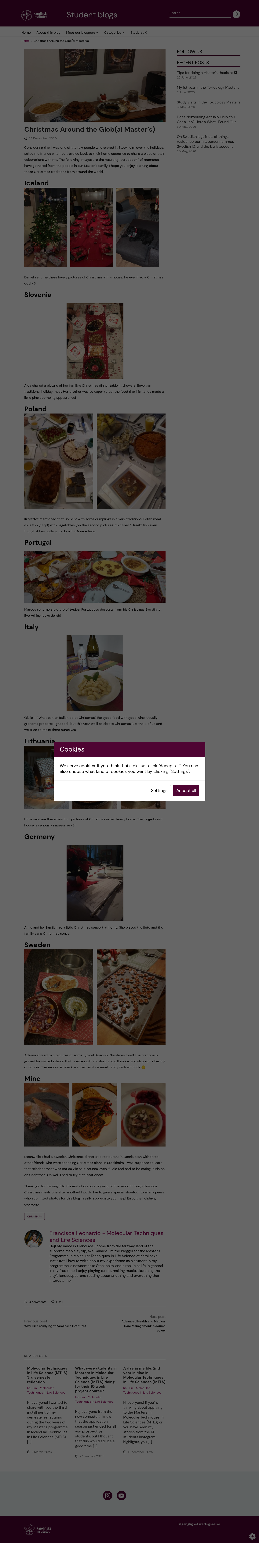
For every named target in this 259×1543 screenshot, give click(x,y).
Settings (159, 790)
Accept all (186, 790)
